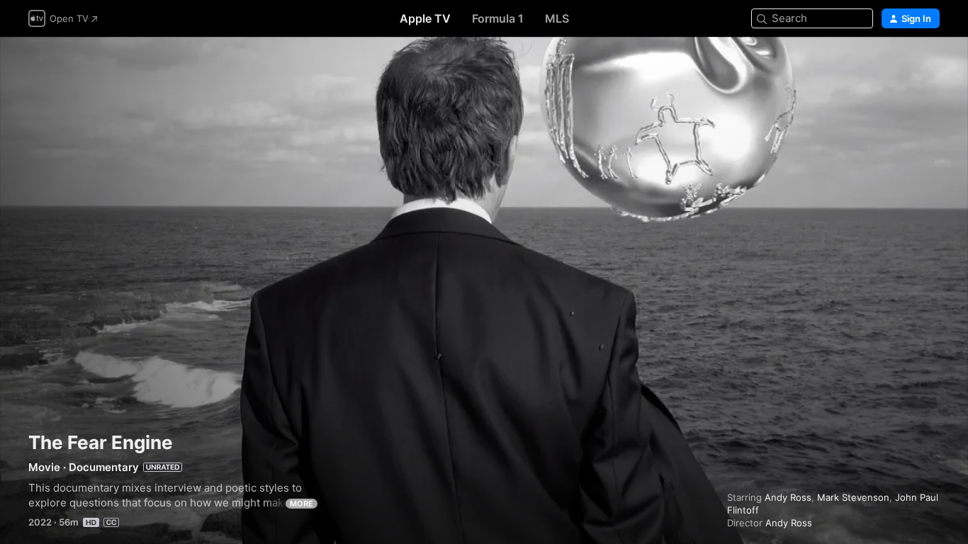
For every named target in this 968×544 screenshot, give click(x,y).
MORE (301, 504)
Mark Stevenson (853, 497)
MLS (557, 18)
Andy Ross (788, 497)
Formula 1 (498, 18)
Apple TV (425, 18)
